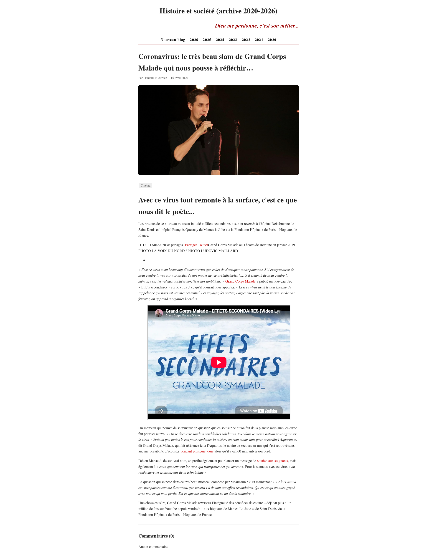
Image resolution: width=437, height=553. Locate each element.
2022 (246, 39)
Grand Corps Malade (241, 281)
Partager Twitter (196, 244)
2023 (233, 39)
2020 (272, 39)
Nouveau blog (173, 39)
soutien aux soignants (272, 460)
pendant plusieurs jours (196, 451)
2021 (259, 39)
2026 (194, 39)
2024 (220, 39)
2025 (207, 39)
